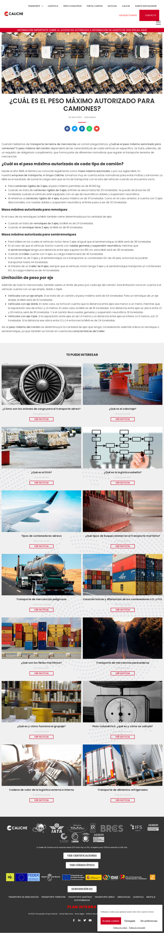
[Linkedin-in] (79, 920)
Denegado (129, 921)
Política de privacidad (137, 928)
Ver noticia (41, 419)
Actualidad (90, 117)
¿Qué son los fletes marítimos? (41, 663)
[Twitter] (84, 920)
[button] (67, 129)
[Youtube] (90, 920)
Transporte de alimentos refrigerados (123, 790)
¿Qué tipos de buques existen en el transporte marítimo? (122, 536)
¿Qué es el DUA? (41, 472)
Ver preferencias (148, 921)
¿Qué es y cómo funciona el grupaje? (41, 726)
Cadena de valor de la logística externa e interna (41, 790)
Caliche (126, 6)
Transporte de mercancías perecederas (122, 663)
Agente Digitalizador (146, 6)
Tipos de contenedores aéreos (41, 536)
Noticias (112, 6)
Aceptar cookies (110, 921)
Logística (53, 6)
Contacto (150, 15)
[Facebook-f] (74, 920)
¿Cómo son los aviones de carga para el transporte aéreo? (41, 409)
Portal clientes (95, 6)
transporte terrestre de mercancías (52, 144)
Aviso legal (79, 914)
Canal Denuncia (66, 914)
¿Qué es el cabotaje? (122, 409)
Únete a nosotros (72, 6)
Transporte (34, 6)
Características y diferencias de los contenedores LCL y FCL (122, 599)
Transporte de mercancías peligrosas (41, 599)
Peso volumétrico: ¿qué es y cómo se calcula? (122, 726)
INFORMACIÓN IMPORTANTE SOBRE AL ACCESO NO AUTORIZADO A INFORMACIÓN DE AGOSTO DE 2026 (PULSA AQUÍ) (82, 30)
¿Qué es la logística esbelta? (123, 472)
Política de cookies (120, 928)
